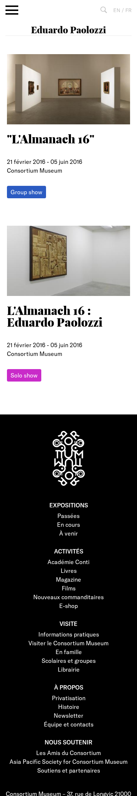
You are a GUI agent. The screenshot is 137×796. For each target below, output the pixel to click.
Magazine (68, 579)
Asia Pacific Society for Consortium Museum (68, 761)
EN (116, 10)
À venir (68, 533)
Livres (69, 570)
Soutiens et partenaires (68, 770)
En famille (69, 651)
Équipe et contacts (69, 724)
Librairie (69, 669)
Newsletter (68, 715)
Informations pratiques (68, 634)
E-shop (68, 605)
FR (128, 10)
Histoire (68, 706)
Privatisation (68, 697)
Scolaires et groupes (69, 660)
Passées (68, 515)
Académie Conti (68, 561)
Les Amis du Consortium (68, 752)
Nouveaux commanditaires (68, 596)
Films (69, 588)
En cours (68, 524)
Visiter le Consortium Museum (68, 642)
